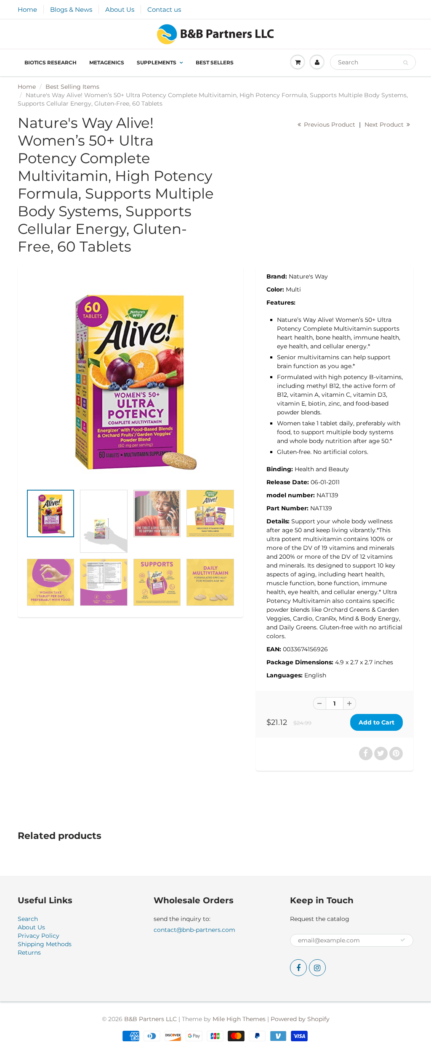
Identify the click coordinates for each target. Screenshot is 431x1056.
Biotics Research (50, 62)
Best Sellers (215, 62)
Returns (29, 952)
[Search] (405, 62)
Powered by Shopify (300, 1019)
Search (28, 919)
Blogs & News (71, 9)
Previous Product (328, 124)
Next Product (384, 124)
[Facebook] (298, 967)
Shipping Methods (45, 944)
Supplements (156, 62)
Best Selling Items (72, 86)
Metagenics (106, 62)
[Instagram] (317, 967)
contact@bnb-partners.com (194, 930)
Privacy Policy (38, 935)
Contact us (164, 9)
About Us (119, 9)
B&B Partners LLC (150, 1019)
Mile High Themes (239, 1019)
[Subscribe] (403, 940)
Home (27, 9)
